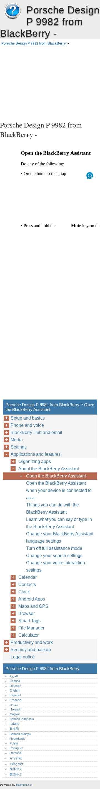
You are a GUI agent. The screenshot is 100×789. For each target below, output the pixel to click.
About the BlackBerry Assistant (48, 468)
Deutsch (15, 685)
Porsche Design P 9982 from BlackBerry (12, 11)
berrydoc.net (24, 784)
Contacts (27, 584)
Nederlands (17, 738)
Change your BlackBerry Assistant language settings (59, 537)
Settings (19, 447)
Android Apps (31, 599)
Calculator (28, 635)
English (14, 690)
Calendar (27, 577)
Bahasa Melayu (20, 734)
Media (17, 439)
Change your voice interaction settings (55, 566)
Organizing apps (34, 461)
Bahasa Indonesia (22, 719)
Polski (14, 743)
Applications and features (36, 454)
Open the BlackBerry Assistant (56, 476)
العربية (14, 676)
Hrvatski (15, 709)
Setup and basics (28, 418)
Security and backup (31, 649)
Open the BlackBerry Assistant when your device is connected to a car (59, 490)
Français (16, 700)
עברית (14, 704)
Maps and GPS (33, 606)
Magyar (15, 714)
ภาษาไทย (16, 758)
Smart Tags (29, 620)
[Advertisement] (50, 82)
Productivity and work (32, 642)
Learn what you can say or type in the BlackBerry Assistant (59, 523)
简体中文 (16, 769)
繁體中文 (16, 774)
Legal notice (23, 657)
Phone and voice (27, 425)
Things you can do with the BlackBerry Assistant (52, 508)
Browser (26, 613)
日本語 (14, 728)
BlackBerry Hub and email (36, 432)
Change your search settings (54, 555)
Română (15, 752)
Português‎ (17, 748)
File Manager (31, 628)
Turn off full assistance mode (54, 548)
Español (15, 695)
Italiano (14, 723)
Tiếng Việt (16, 764)
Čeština (15, 681)
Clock (24, 591)
